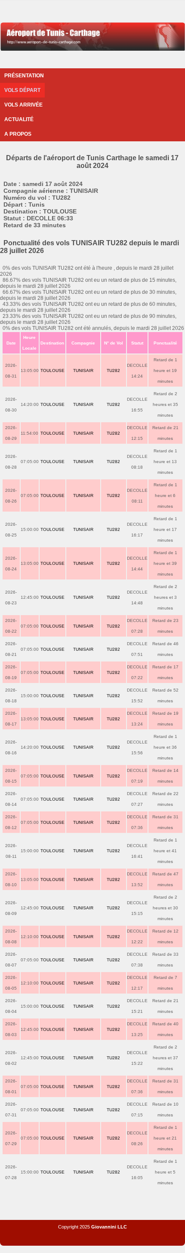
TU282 (113, 370)
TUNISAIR (83, 370)
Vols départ (22, 90)
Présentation (24, 76)
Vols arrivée (23, 105)
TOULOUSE (52, 370)
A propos (17, 134)
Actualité (19, 119)
